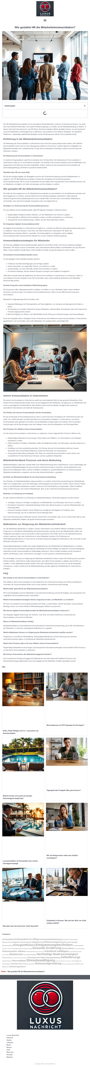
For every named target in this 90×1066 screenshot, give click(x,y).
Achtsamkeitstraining (50, 939)
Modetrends (16, 954)
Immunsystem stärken (13, 951)
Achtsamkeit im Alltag (26, 939)
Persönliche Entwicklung (20, 957)
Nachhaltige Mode (48, 954)
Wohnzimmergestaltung (69, 964)
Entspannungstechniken (54, 945)
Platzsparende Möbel (37, 958)
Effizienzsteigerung (54, 942)
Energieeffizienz (24, 944)
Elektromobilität (7, 945)
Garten (9, 1040)
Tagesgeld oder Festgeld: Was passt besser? (64, 790)
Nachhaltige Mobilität (29, 954)
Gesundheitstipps (79, 948)
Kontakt (10, 1055)
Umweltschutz (16, 964)
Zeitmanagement (17, 966)
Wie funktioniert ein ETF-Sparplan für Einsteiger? (65, 725)
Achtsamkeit (8, 939)
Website (10, 1057)
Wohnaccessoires (29, 964)
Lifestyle (10, 1042)
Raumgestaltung (53, 958)
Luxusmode (72, 951)
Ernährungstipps (78, 945)
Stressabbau (19, 960)
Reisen (9, 1047)
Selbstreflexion (7, 961)
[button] (45, 20)
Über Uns (10, 1052)
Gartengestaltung (26, 948)
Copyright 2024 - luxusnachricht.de (45, 1063)
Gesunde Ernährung (46, 948)
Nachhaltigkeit (69, 954)
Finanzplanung (16, 948)
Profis (3, 971)
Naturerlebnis (7, 958)
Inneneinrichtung (31, 951)
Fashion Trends (6, 948)
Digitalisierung (38, 942)
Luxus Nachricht (13, 1035)
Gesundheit (68, 948)
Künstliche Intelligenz (56, 951)
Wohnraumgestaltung (48, 963)
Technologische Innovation (63, 961)
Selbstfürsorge (70, 957)
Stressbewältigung (41, 960)
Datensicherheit (7, 942)
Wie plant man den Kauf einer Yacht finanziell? (20, 926)
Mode (9, 1045)
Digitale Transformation (22, 942)
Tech (8, 1050)
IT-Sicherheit (40, 951)
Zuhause (10, 1038)
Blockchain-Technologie (69, 939)
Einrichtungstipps (71, 942)
